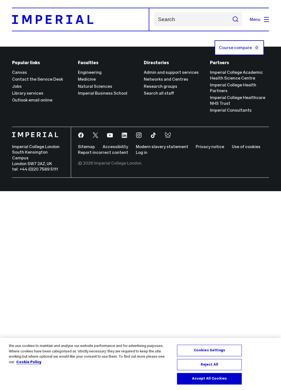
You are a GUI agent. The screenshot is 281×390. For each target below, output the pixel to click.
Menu (255, 19)
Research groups (160, 86)
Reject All (209, 364)
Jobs (17, 86)
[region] (140, 364)
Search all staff (159, 93)
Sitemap (86, 146)
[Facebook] (81, 135)
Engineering (90, 72)
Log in (141, 152)
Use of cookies (246, 146)
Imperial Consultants (231, 110)
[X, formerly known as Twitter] (95, 135)
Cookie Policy (28, 362)
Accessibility (115, 146)
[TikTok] (153, 135)
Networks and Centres (166, 79)
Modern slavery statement (162, 146)
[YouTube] (110, 135)
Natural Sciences (95, 86)
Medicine (87, 79)
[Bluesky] (168, 135)
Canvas (19, 72)
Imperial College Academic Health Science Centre (236, 75)
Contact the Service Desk (37, 79)
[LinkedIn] (124, 135)
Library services (27, 93)
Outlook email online (32, 100)
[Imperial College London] (37, 135)
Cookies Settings (209, 350)
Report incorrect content (103, 152)
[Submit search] (235, 19)
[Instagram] (139, 135)
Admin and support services (171, 72)
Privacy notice (210, 146)
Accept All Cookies (209, 378)
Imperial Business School (102, 93)
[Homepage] (80, 19)
